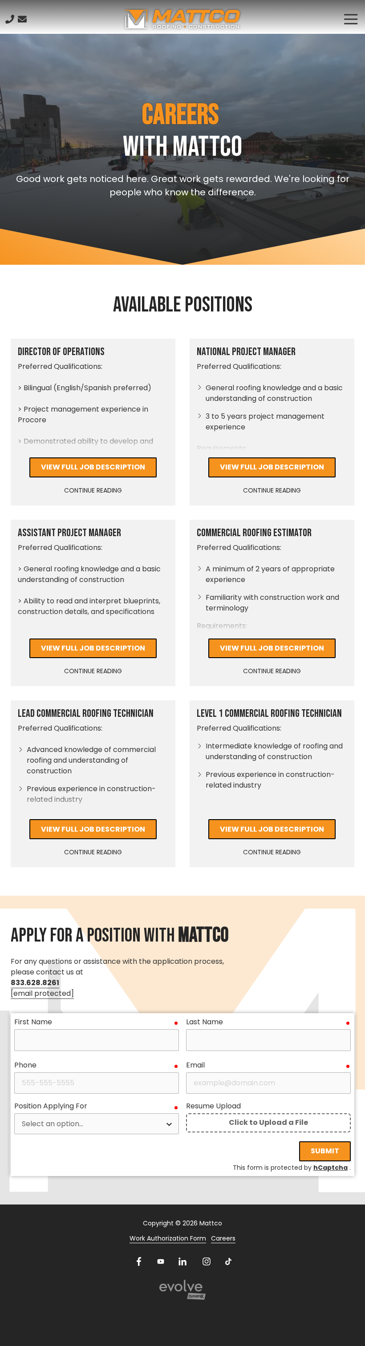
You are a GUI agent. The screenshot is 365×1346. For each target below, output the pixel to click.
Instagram (206, 1261)
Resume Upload (213, 1106)
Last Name (204, 1022)
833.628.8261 (35, 983)
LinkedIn (182, 1261)
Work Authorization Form (168, 1238)
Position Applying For (50, 1106)
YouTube (161, 1261)
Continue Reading (93, 490)
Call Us (9, 19)
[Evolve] (182, 1290)
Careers (223, 1238)
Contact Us (22, 19)
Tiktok (228, 1261)
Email (195, 1065)
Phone (25, 1065)
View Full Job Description (93, 467)
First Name (33, 1022)
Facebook (139, 1261)
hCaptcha (330, 1167)
